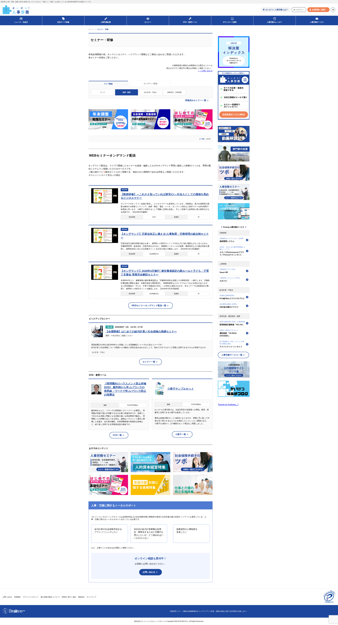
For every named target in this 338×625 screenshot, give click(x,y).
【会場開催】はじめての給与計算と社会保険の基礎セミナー (141, 331)
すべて (102, 92)
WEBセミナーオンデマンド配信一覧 (149, 305)
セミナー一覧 (149, 362)
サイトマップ (91, 597)
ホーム (90, 29)
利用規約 (17, 597)
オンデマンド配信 (150, 84)
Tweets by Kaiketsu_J (228, 404)
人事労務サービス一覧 (231, 355)
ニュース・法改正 (21, 22)
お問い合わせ (149, 572)
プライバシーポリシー (31, 597)
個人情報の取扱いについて (50, 597)
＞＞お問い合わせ (205, 71)
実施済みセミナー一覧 (195, 100)
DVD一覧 (117, 435)
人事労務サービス (317, 22)
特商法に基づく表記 (69, 597)
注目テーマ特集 (63, 22)
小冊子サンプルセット (180, 388)
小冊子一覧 (180, 434)
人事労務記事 (105, 22)
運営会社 (81, 597)
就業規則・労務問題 (174, 92)
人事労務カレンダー (274, 22)
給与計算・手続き (150, 92)
